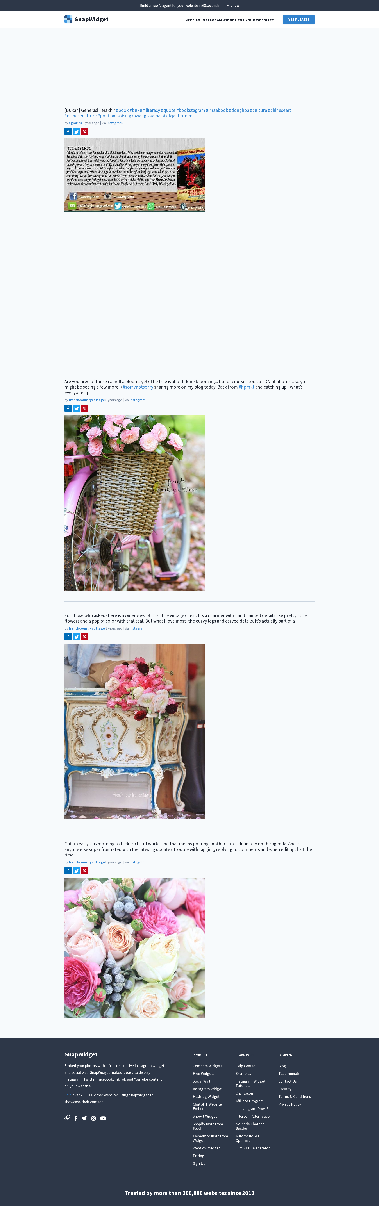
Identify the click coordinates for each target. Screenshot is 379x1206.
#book (122, 110)
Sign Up (199, 1163)
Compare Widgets (207, 1065)
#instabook (217, 110)
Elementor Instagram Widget (210, 1138)
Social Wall (201, 1081)
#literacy (151, 110)
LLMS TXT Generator (253, 1148)
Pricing (198, 1155)
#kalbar (154, 116)
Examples (243, 1073)
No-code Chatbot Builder (250, 1126)
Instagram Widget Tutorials (250, 1083)
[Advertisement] (189, 65)
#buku (136, 110)
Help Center (245, 1065)
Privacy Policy (289, 1104)
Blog (282, 1065)
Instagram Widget (208, 1088)
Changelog (244, 1093)
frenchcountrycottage (87, 400)
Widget (92, 18)
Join (68, 1094)
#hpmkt (246, 387)
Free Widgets (204, 1073)
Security (284, 1088)
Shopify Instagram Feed (208, 1126)
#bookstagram (190, 110)
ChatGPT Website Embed (207, 1106)
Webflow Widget (206, 1148)
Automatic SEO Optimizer (248, 1138)
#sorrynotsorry (138, 387)
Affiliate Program (250, 1100)
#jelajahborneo (178, 116)
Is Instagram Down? (252, 1108)
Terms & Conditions (294, 1096)
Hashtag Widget (206, 1096)
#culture (258, 110)
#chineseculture (80, 116)
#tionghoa (239, 110)
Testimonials (289, 1073)
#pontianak (109, 116)
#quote (168, 110)
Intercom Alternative (253, 1116)
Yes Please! (298, 19)
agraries (75, 123)
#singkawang (133, 116)
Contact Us (287, 1081)
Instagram (115, 123)
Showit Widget (205, 1116)
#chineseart (279, 110)
